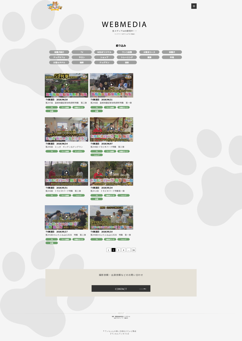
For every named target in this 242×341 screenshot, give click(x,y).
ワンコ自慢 (127, 52)
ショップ (104, 57)
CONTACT (121, 289)
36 (133, 250)
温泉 (127, 62)
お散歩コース (149, 52)
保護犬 (172, 52)
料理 (172, 57)
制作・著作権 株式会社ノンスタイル (121, 316)
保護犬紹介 (59, 52)
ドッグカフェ (59, 57)
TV (82, 52)
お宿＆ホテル (59, 62)
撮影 (82, 62)
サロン (82, 57)
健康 (149, 57)
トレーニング (127, 57)
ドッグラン (104, 62)
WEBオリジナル (104, 52)
